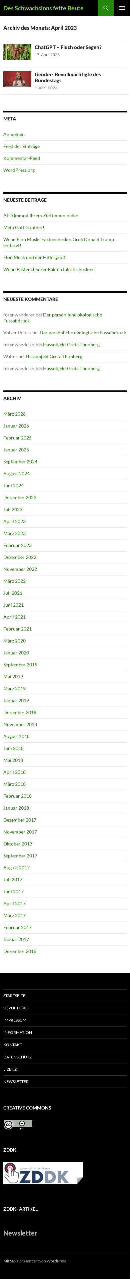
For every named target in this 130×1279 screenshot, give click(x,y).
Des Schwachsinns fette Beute (43, 8)
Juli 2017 (12, 879)
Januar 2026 (16, 426)
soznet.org (15, 1007)
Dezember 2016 (19, 951)
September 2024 (20, 461)
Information (17, 1032)
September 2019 (20, 664)
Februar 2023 (17, 545)
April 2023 (14, 521)
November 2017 (20, 832)
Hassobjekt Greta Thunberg (71, 344)
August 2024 (16, 473)
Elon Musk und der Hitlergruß (34, 257)
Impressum (14, 1020)
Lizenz (10, 1069)
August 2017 (16, 867)
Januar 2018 (16, 808)
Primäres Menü (122, 8)
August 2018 (16, 736)
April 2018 (14, 772)
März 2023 (14, 533)
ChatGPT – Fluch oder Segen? (68, 47)
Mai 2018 (13, 760)
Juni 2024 (13, 485)
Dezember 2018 (19, 712)
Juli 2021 (12, 593)
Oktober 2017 (17, 843)
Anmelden (14, 134)
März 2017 (14, 915)
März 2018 (14, 784)
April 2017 (14, 903)
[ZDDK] (45, 1175)
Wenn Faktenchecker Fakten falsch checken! (49, 269)
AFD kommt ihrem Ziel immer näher (41, 215)
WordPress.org (19, 170)
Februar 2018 (17, 796)
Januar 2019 (16, 700)
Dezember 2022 (19, 557)
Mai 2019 (13, 676)
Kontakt (12, 1044)
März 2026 (14, 414)
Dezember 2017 (19, 820)
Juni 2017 (13, 891)
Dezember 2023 (19, 497)
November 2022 (20, 569)
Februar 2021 (17, 629)
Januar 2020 (16, 652)
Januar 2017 (16, 939)
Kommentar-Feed (21, 158)
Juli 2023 (12, 509)
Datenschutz (17, 1056)
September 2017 (20, 855)
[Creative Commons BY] (18, 1124)
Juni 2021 (13, 605)
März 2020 (14, 640)
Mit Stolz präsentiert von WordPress (34, 1260)
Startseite (14, 995)
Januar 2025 (16, 449)
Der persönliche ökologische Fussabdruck (83, 332)
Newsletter (16, 1081)
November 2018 (20, 724)
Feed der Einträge (21, 146)
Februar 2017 (17, 927)
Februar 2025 (17, 437)
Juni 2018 (13, 748)
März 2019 (14, 688)
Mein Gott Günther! (23, 227)
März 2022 (14, 581)
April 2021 (14, 617)
